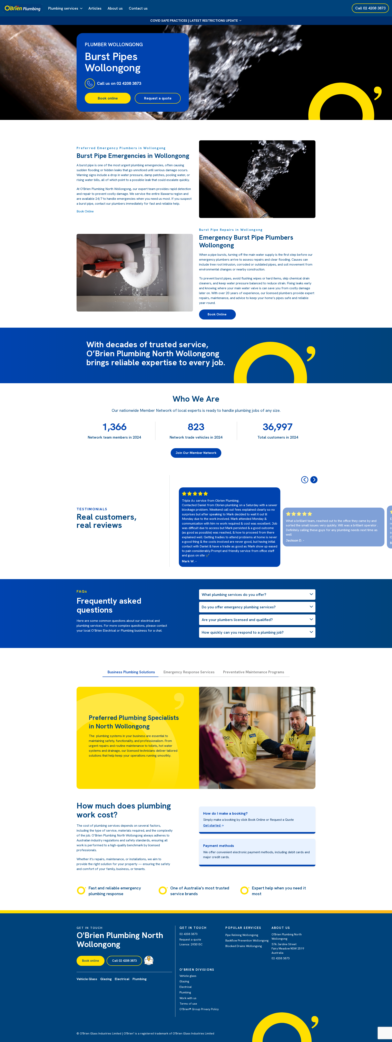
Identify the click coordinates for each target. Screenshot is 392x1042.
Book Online (85, 211)
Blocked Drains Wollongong (243, 946)
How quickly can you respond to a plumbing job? (243, 632)
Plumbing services (63, 8)
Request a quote (158, 98)
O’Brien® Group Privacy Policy (199, 1009)
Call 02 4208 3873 (124, 961)
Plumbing (185, 992)
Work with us (187, 998)
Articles (94, 8)
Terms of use (188, 1003)
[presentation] (304, 479)
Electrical (185, 987)
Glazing (184, 981)
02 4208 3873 (188, 934)
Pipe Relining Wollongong (241, 935)
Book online (108, 98)
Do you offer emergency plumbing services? (239, 607)
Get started (212, 825)
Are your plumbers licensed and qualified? (237, 619)
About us (115, 8)
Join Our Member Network (196, 453)
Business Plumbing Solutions (131, 672)
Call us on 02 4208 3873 (119, 83)
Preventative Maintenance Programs (253, 672)
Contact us (138, 8)
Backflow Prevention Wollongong (246, 940)
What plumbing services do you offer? (234, 594)
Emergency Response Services (189, 672)
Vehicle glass (187, 976)
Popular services (243, 928)
